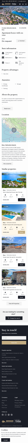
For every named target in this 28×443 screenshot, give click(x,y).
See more (4, 362)
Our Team (4, 405)
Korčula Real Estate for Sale (9, 374)
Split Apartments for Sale (9, 357)
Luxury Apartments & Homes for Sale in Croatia (12, 354)
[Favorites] (19, 4)
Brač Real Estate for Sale (8, 369)
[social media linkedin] (8, 415)
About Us (4, 400)
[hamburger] (25, 4)
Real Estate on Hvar (7, 371)
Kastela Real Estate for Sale (9, 385)
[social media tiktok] (11, 415)
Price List (4, 407)
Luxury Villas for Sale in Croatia (10, 359)
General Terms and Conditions (20, 406)
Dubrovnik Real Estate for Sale (10, 383)
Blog (3, 402)
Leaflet (11, 141)
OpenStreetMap (17, 141)
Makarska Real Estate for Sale (10, 388)
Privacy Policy (18, 402)
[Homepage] (9, 4)
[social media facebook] (2, 415)
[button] (14, 130)
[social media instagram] (5, 415)
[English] (22, 4)
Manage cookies (19, 400)
